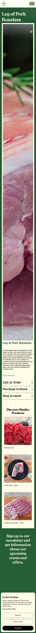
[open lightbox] (31, 31)
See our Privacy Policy (9, 609)
